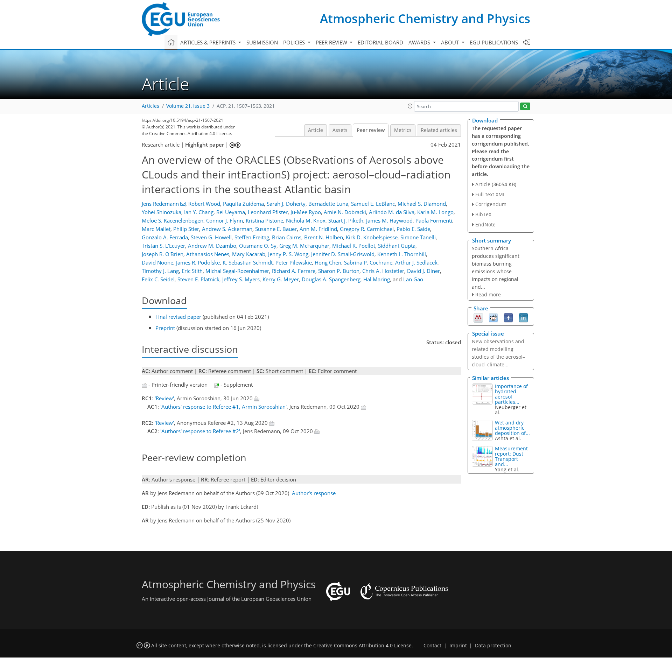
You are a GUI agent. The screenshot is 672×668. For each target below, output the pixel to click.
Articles (150, 106)
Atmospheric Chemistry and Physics (425, 18)
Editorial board (380, 42)
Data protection (493, 645)
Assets (340, 130)
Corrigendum (490, 204)
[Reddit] (493, 317)
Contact (432, 645)
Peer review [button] (332, 42)
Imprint (458, 645)
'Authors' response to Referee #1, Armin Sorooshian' (223, 406)
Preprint (165, 327)
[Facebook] (508, 317)
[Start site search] (525, 107)
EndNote (485, 224)
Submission (262, 42)
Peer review (371, 130)
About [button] (450, 42)
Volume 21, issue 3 (188, 106)
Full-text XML (490, 194)
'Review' (164, 398)
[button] (410, 106)
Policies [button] (294, 42)
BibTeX (483, 214)
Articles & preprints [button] (208, 42)
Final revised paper (178, 316)
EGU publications (494, 42)
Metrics (403, 130)
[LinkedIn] (523, 317)
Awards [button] (420, 42)
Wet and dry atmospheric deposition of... (512, 427)
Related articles (439, 130)
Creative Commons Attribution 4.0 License (362, 645)
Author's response (314, 493)
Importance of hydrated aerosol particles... (511, 394)
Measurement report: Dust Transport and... (511, 456)
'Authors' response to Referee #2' (200, 431)
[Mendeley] (478, 317)
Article (315, 130)
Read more (488, 294)
